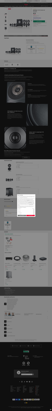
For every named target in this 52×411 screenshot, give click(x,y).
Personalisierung (19, 212)
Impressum (25, 207)
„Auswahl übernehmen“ (31, 204)
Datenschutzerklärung (20, 207)
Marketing (19, 211)
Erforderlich (19, 208)
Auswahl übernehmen (21, 215)
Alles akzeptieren (31, 215)
